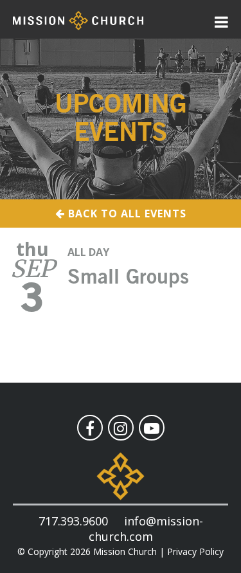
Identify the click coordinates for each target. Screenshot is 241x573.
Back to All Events (125, 213)
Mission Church (125, 551)
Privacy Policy (195, 551)
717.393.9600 (73, 521)
